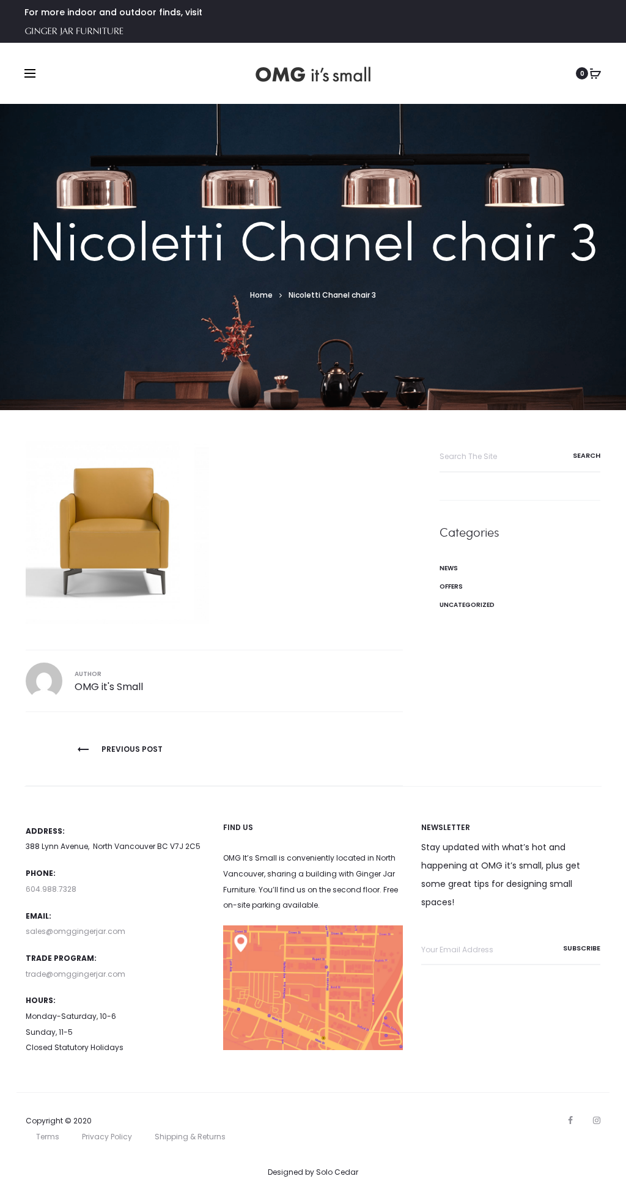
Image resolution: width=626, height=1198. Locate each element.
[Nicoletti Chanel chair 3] (117, 532)
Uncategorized (467, 604)
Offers (451, 586)
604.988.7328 (51, 889)
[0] (595, 73)
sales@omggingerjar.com (75, 931)
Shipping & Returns (190, 1136)
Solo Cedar (337, 1172)
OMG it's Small (109, 687)
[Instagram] (596, 1120)
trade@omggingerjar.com (75, 974)
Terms (47, 1136)
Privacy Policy (107, 1136)
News (449, 568)
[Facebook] (570, 1120)
